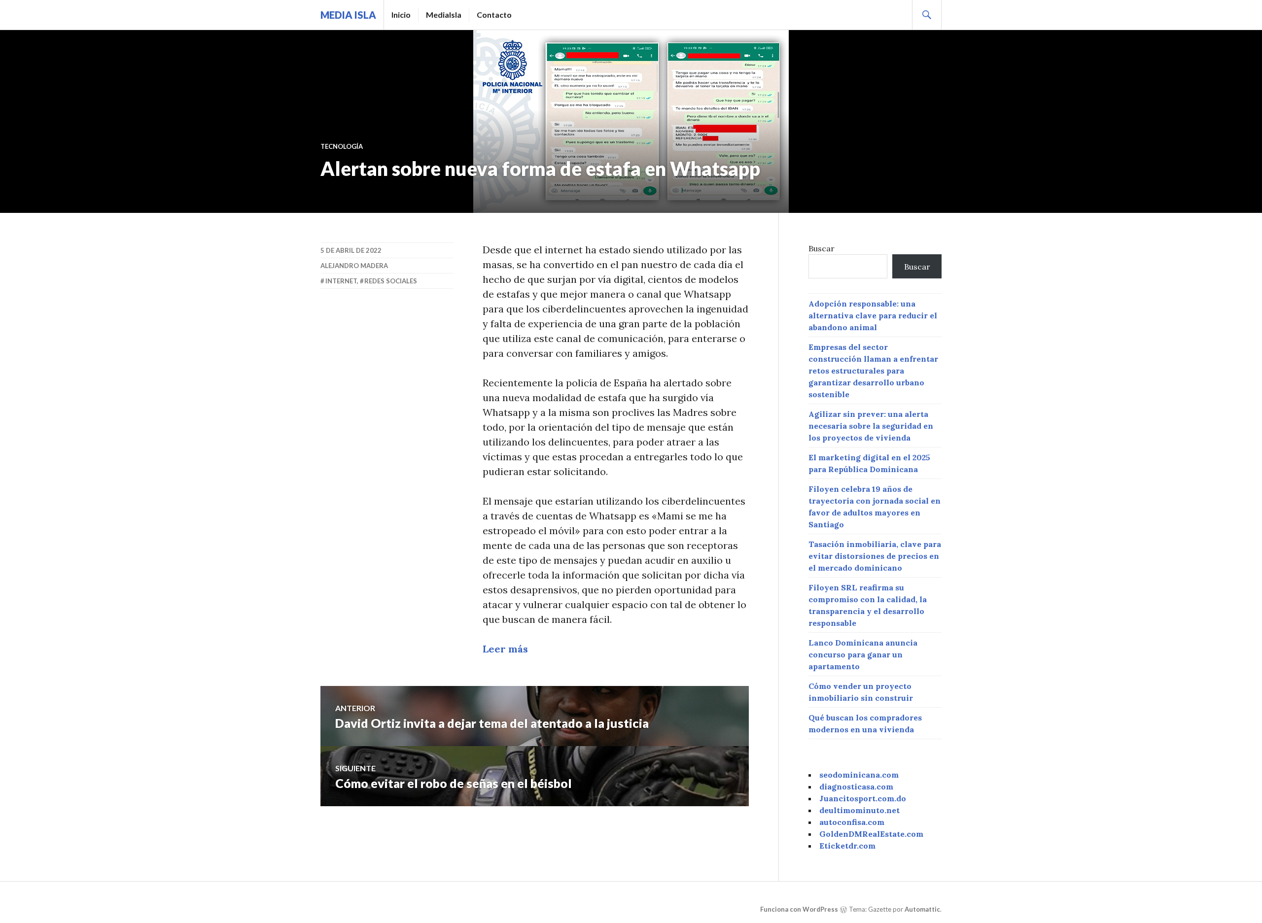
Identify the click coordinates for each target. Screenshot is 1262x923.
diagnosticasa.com (856, 786)
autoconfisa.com (851, 822)
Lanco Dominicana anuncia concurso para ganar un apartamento (862, 654)
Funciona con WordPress (799, 909)
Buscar (821, 248)
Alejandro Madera (354, 266)
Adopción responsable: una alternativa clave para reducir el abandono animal (872, 315)
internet (341, 281)
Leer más (505, 649)
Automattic (922, 909)
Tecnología (341, 146)
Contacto (494, 14)
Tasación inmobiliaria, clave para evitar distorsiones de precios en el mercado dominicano (874, 556)
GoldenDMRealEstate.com (871, 834)
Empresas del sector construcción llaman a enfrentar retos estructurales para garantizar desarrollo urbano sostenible (873, 370)
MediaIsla (443, 14)
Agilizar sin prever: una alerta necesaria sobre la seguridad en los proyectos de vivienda (870, 426)
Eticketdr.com (847, 846)
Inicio (401, 14)
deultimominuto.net (859, 810)
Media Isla (348, 15)
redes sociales (390, 281)
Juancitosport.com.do (862, 798)
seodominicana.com (859, 775)
